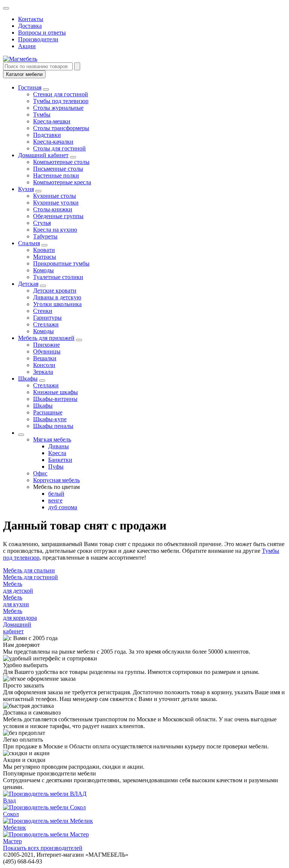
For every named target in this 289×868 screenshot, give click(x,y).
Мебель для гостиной (30, 577)
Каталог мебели (24, 74)
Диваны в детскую (57, 297)
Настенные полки (56, 175)
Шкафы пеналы (53, 426)
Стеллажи (46, 324)
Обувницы (47, 351)
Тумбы (41, 114)
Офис (40, 473)
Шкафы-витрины (55, 399)
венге (55, 500)
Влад (9, 800)
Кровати (44, 250)
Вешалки (44, 358)
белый (56, 493)
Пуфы (56, 466)
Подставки (47, 135)
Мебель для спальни (29, 570)
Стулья (42, 223)
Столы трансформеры (61, 128)
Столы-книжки (52, 209)
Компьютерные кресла (62, 182)
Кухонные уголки (56, 202)
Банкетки (60, 460)
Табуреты (45, 236)
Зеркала (43, 372)
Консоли (44, 365)
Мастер (12, 841)
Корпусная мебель (56, 480)
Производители (38, 39)
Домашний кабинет (43, 155)
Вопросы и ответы (42, 32)
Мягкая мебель (52, 439)
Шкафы (28, 378)
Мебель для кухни (16, 600)
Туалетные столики (58, 277)
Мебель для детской (18, 587)
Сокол (11, 814)
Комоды (43, 270)
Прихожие (46, 344)
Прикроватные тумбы (61, 263)
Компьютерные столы (61, 162)
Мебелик (14, 827)
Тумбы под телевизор (60, 101)
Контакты (30, 19)
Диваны (58, 446)
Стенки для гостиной (60, 94)
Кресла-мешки (51, 121)
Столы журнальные (58, 108)
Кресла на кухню (55, 229)
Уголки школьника (57, 304)
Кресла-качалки (53, 141)
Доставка (30, 26)
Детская (28, 284)
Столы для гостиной (59, 148)
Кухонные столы (54, 196)
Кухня (26, 189)
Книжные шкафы (55, 392)
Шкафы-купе (50, 419)
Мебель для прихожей (46, 338)
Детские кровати (54, 290)
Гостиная (29, 87)
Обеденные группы (58, 216)
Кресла (57, 453)
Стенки (42, 311)
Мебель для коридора (20, 614)
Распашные (47, 412)
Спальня (29, 243)
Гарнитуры (47, 317)
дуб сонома (62, 507)
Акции (27, 46)
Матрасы (44, 256)
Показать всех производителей (42, 848)
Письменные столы (58, 168)
